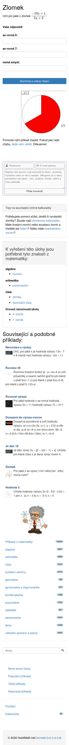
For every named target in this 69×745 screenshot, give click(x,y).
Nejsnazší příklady (19, 691)
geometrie (33, 580)
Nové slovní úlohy (19, 668)
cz (55, 738)
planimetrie (33, 603)
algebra (33, 549)
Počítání (10, 706)
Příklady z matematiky (33, 542)
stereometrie (33, 618)
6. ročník (18, 314)
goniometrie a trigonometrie (33, 587)
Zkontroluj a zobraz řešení (34, 81)
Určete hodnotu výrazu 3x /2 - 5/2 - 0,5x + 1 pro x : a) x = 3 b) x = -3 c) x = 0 (35, 491)
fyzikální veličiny (33, 572)
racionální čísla (22, 303)
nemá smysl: (11, 62)
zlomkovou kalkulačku (46, 220)
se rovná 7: (10, 49)
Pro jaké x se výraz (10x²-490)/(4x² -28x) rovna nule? (34, 471)
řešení (24, 228)
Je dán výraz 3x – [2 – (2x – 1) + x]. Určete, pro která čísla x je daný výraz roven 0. (35, 450)
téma (33, 625)
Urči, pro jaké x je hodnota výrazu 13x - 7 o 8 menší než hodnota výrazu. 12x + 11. (34, 351)
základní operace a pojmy (33, 633)
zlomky (17, 297)
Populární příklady (19, 676)
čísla (33, 564)
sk (60, 738)
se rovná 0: (10, 35)
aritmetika (33, 557)
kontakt (41, 738)
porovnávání (20, 285)
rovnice (17, 274)
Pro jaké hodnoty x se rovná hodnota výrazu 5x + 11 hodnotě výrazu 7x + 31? (34, 400)
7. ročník (18, 320)
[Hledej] (62, 650)
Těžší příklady (16, 684)
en (49, 738)
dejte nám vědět (22, 144)
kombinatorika (33, 595)
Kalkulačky (33, 714)
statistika (33, 610)
